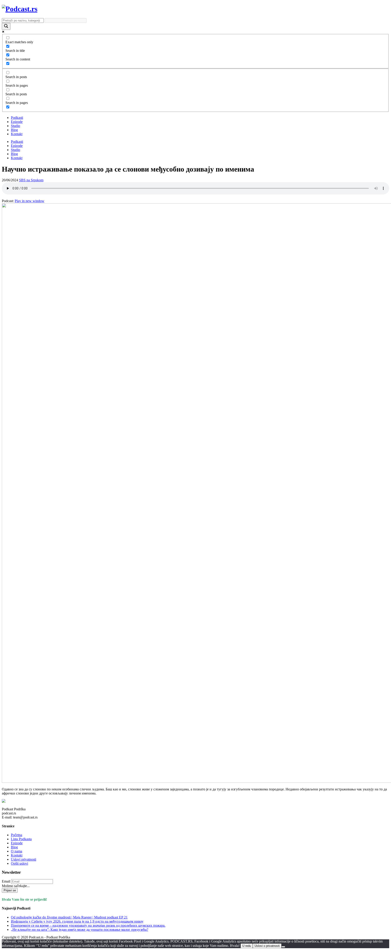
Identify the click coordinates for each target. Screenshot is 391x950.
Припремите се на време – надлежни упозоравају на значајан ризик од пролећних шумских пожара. (88, 925)
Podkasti (17, 118)
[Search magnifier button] (6, 26)
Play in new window (29, 201)
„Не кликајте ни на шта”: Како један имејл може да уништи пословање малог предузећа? (79, 929)
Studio (15, 126)
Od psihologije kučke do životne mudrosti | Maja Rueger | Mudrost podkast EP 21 (69, 917)
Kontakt (16, 134)
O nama (16, 851)
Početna (16, 835)
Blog (14, 130)
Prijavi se (10, 890)
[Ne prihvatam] (283, 947)
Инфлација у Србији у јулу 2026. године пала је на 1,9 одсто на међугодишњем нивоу (77, 921)
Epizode (17, 122)
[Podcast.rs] (19, 9)
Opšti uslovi (19, 863)
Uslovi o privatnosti (267, 946)
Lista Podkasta (21, 839)
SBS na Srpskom (31, 180)
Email (6, 881)
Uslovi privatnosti (23, 859)
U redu (246, 946)
